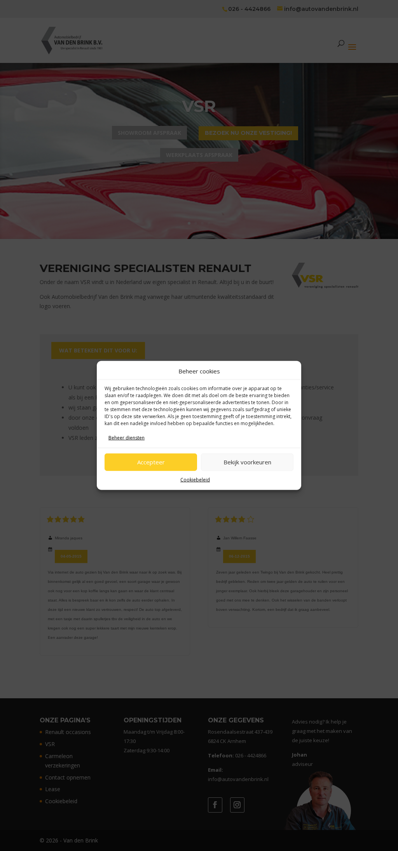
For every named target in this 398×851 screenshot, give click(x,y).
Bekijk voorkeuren (247, 462)
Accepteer (151, 462)
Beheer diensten (126, 437)
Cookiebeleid (195, 479)
